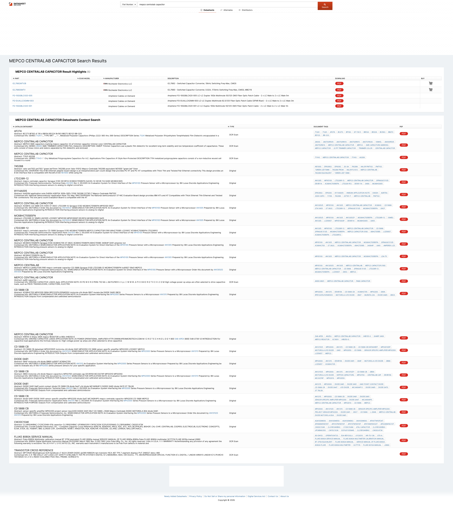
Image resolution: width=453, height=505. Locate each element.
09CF (383, 208)
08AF (359, 361)
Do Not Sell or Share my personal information (224, 496)
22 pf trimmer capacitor (345, 148)
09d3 (345, 272)
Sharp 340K (379, 336)
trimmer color (365, 148)
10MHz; (379, 142)
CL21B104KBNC (363, 430)
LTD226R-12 (339, 180)
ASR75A (384, 193)
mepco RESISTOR (322, 339)
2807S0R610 (341, 142)
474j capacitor (363, 427)
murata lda (369, 295)
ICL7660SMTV (19, 90)
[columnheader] (43, 78)
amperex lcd (389, 245)
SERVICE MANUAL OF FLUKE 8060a (371, 442)
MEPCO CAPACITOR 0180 (358, 232)
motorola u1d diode (345, 295)
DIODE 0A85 (382, 295)
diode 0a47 (332, 387)
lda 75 (384, 256)
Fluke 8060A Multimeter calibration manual (363, 439)
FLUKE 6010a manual (372, 445)
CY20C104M (348, 427)
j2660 (386, 445)
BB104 (366, 132)
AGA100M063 (347, 421)
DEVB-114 (358, 184)
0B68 (388, 361)
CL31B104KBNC (334, 427)
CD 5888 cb (350, 347)
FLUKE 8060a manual (344, 442)
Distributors (246, 10)
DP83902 (328, 167)
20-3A (346, 167)
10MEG (390, 218)
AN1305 (69, 183)
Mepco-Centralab (369, 170)
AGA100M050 (320, 421)
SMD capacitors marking (377, 145)
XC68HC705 (320, 245)
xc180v (335, 339)
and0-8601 (319, 281)
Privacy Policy (195, 496)
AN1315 (163, 294)
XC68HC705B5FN (332, 184)
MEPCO (360, 145)
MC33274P (319, 378)
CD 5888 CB (350, 292)
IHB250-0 (345, 339)
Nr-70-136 (370, 435)
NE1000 (64, 173)
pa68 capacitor (363, 281)
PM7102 (376, 196)
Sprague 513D (382, 180)
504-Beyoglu (347, 435)
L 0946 (373, 412)
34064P (370, 245)
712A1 (38, 135)
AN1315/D (66, 351)
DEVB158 (338, 292)
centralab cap (374, 375)
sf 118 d (357, 132)
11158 (329, 196)
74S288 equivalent (323, 173)
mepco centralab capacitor (341, 145)
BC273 (340, 132)
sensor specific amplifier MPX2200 (380, 350)
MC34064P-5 (357, 387)
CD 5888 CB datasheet (368, 347)
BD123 (317, 135)
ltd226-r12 (347, 184)
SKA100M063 (361, 421)
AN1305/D (66, 208)
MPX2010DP (385, 347)
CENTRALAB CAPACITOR (385, 148)
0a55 (373, 221)
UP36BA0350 (320, 430)
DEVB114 (318, 184)
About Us (284, 496)
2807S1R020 (368, 142)
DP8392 (338, 167)
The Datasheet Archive (17, 4)
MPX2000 (114, 294)
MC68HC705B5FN (370, 208)
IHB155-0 (367, 336)
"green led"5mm (322, 170)
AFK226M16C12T (387, 424)
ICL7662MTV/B (19, 83)
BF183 (348, 132)
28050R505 (389, 142)
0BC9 (392, 295)
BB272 (390, 132)
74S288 (355, 167)
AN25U (328, 336)
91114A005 (339, 193)
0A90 (367, 184)
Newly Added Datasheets (175, 496)
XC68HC (378, 205)
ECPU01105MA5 (347, 430)
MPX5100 (136, 183)
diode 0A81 (339, 384)
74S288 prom (338, 170)
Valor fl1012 (352, 170)
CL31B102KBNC (379, 427)
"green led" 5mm (342, 173)
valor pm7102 (367, 167)
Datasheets (208, 10)
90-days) (319, 435)
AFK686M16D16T (322, 424)
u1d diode (344, 387)
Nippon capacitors (345, 375)
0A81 (339, 350)
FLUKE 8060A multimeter (339, 445)
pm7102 (379, 167)
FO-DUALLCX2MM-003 (23, 101)
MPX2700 (361, 375)
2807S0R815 (355, 142)
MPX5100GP (339, 221)
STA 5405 (319, 208)
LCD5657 (328, 221)
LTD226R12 (336, 235)
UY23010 (359, 435)
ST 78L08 (319, 390)
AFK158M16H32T (371, 424)
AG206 (362, 157)
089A (383, 292)
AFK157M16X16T (354, 424)
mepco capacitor (323, 148)
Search (325, 7)
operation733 (332, 435)
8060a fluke (320, 445)
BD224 (374, 132)
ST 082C (329, 208)
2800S (39, 146)
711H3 (38, 158)
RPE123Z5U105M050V (324, 295)
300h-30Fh (319, 196)
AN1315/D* (350, 372)
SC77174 (356, 445)
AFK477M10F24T (376, 421)
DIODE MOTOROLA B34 (324, 415)
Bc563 (382, 132)
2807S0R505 (328, 142)
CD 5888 (388, 205)
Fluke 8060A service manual (327, 439)
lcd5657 (336, 272)
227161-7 (347, 196)
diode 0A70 (383, 387)
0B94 (372, 372)
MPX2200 (374, 292)
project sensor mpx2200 (326, 412)
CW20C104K (320, 427)
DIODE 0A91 (349, 361)
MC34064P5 (367, 400)
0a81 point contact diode (371, 384)
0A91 (379, 245)
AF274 (332, 132)
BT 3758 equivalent (323, 442)
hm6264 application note (358, 193)
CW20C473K (378, 430)
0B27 (359, 295)
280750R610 (320, 145)
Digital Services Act (256, 496)
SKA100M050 (334, 421)
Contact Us (273, 496)
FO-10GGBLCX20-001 (22, 106)
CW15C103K (333, 430)
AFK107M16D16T (338, 424)
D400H (375, 193)
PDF (339, 83)
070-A (379, 435)
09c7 (355, 412)
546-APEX (180, 339)
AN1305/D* (350, 218)
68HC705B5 (375, 232)
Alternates (228, 10)
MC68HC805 (377, 184)
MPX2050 (347, 350)
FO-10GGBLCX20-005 (22, 95)
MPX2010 (330, 378)
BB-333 (326, 135)
